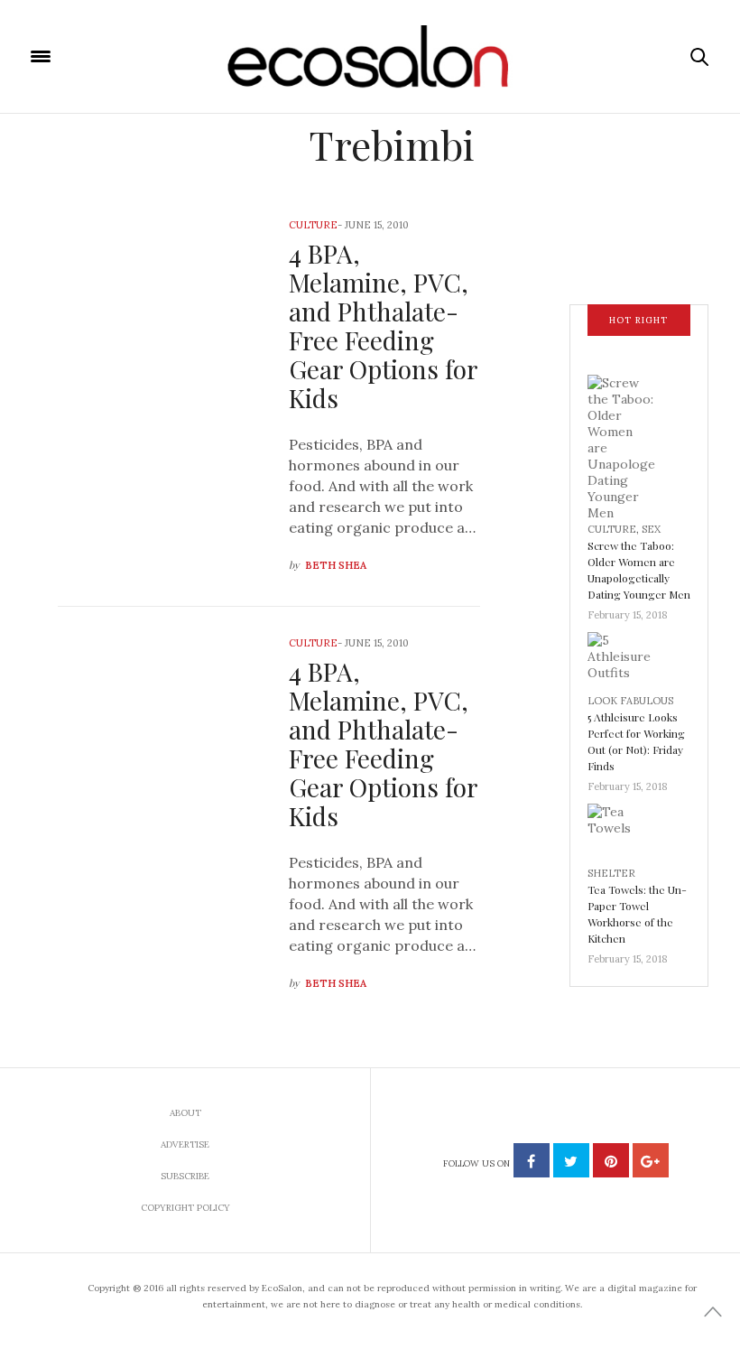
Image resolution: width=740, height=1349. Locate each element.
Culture (313, 225)
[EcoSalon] (370, 56)
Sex (651, 529)
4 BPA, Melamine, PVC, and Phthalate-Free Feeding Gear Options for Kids (383, 325)
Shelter (611, 873)
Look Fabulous (630, 700)
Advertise (185, 1144)
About (185, 1113)
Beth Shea (335, 565)
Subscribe (185, 1176)
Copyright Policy (185, 1208)
